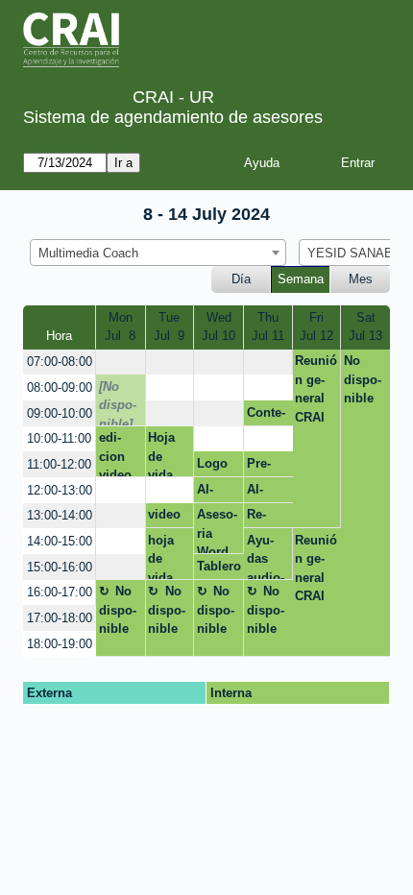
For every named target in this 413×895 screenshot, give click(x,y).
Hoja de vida (161, 453)
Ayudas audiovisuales (265, 556)
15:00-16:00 (59, 567)
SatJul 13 (365, 327)
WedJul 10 (218, 327)
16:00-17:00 (59, 592)
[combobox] (158, 252)
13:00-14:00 (59, 515)
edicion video (115, 453)
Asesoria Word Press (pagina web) (217, 530)
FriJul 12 (316, 327)
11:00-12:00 (59, 464)
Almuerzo (215, 492)
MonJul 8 (120, 327)
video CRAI (164, 517)
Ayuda (261, 163)
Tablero (219, 566)
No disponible (362, 379)
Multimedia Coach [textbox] (88, 253)
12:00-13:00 (59, 490)
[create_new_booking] (120, 362)
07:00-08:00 (59, 361)
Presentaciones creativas (266, 466)
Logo (212, 463)
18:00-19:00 (59, 644)
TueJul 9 (169, 327)
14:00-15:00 (59, 541)
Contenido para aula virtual (266, 415)
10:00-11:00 (59, 438)
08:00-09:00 (59, 387)
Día (241, 279)
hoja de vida (161, 556)
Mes (361, 279)
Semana (301, 279)
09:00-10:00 (59, 413)
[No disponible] (117, 402)
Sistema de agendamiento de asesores (173, 117)
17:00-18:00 (59, 618)
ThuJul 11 (268, 327)
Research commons (266, 517)
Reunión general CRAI (316, 388)
